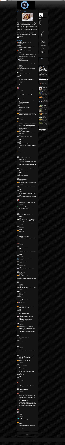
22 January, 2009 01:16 (21, 289)
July (41, 33)
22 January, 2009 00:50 (21, 276)
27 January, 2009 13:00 (21, 416)
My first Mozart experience (42, 40)
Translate (44, 130)
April (41, 36)
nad (19, 421)
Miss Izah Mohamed (21, 58)
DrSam (19, 44)
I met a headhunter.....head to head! (43, 45)
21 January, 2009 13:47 (21, 140)
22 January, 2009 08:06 (21, 300)
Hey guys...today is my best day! (43, 49)
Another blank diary (44, 109)
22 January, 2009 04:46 (21, 294)
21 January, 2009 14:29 (21, 180)
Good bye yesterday (43, 54)
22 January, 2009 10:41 (21, 308)
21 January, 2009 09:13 (21, 103)
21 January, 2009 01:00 (21, 43)
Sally (19, 52)
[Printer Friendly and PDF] (18, 37)
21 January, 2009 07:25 (21, 66)
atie (19, 315)
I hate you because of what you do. (43, 47)
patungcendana (20, 301)
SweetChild (20, 286)
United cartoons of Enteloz (42, 43)
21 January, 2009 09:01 (21, 96)
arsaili (19, 325)
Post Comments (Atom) (28, 434)
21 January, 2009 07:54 (21, 70)
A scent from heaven (44, 87)
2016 (40, 21)
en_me (19, 373)
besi (19, 109)
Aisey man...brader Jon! (21, 11)
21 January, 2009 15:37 (21, 184)
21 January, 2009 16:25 (21, 194)
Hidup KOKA (20, 174)
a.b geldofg (20, 41)
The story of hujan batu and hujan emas (44, 105)
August (41, 32)
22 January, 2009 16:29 (21, 317)
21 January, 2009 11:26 (21, 129)
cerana (19, 277)
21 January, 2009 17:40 (21, 217)
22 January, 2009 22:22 (21, 338)
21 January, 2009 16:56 (21, 204)
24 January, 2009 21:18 (21, 380)
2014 (40, 23)
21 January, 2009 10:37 (21, 119)
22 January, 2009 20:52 (21, 324)
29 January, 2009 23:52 (21, 428)
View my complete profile (42, 76)
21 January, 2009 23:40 (21, 256)
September (42, 31)
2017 (40, 20)
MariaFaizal (20, 104)
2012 (40, 25)
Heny (19, 181)
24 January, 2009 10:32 (21, 372)
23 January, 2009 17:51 (21, 362)
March (41, 37)
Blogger (36, 440)
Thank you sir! (42, 48)
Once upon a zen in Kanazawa (44, 117)
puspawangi (20, 117)
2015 (40, 22)
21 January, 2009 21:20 (21, 244)
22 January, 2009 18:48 (21, 321)
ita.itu (19, 267)
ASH (19, 135)
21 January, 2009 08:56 (21, 90)
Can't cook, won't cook (43, 41)
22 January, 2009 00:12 (21, 273)
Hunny (19, 218)
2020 (40, 19)
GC (19, 359)
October (42, 30)
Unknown (20, 130)
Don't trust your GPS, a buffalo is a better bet (44, 122)
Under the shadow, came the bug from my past (44, 100)
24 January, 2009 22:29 (21, 386)
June (41, 34)
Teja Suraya (20, 305)
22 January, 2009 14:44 (21, 314)
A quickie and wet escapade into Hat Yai (44, 113)
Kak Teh (20, 67)
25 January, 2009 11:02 (21, 391)
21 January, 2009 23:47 (21, 262)
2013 (40, 24)
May (41, 35)
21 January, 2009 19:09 (21, 224)
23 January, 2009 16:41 (21, 358)
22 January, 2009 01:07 (21, 285)
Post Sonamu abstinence (44, 96)
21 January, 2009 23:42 (21, 259)
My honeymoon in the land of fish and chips (43, 52)
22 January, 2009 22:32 (21, 347)
